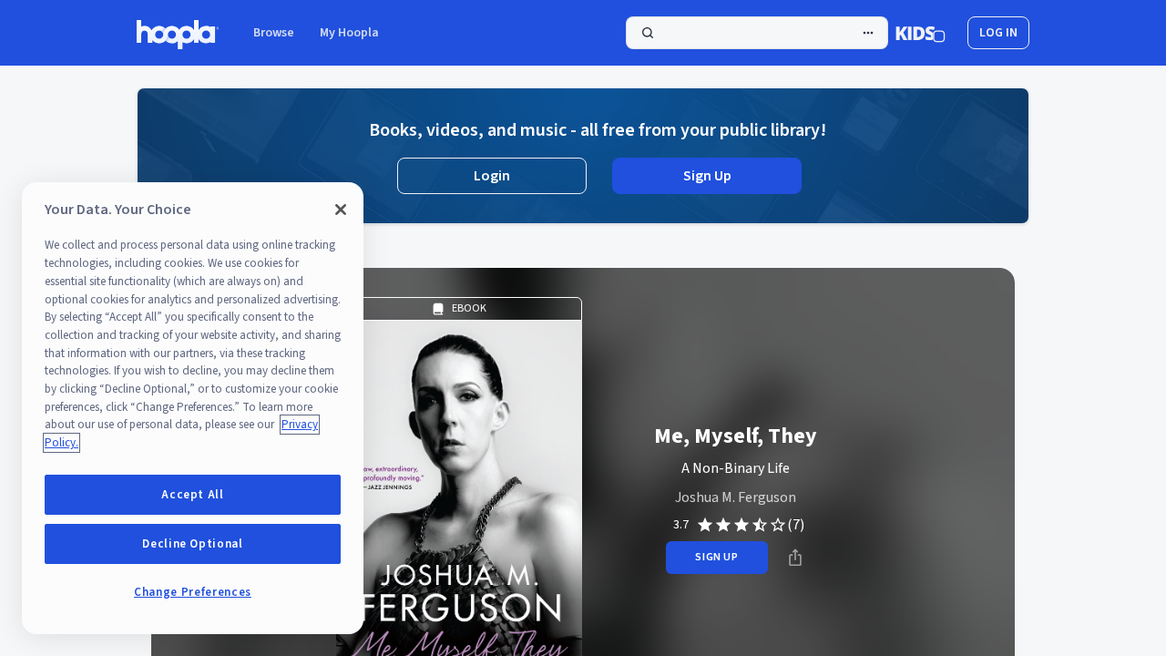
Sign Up (707, 176)
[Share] (795, 557)
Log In (998, 33)
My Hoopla (349, 33)
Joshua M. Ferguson (735, 497)
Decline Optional (192, 544)
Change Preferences (192, 592)
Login (492, 176)
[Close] (341, 210)
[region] (192, 408)
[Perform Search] (757, 32)
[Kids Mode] (920, 32)
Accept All (192, 495)
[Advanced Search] (868, 32)
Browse (273, 33)
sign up (716, 557)
